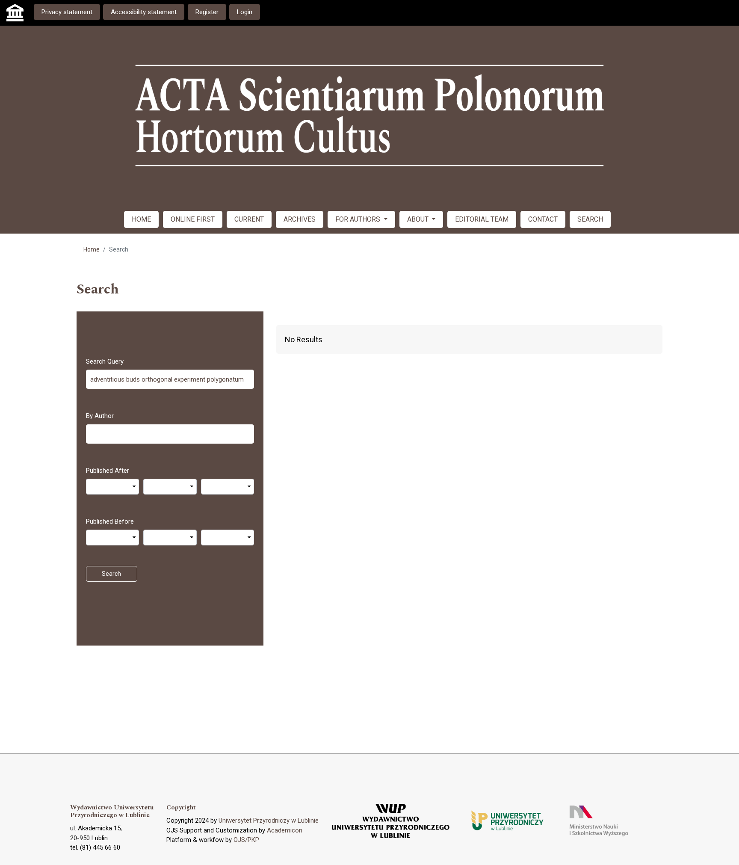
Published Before (110, 521)
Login (244, 12)
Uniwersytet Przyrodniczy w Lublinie (269, 820)
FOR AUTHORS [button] (358, 219)
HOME (141, 219)
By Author (100, 416)
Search (111, 573)
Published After (107, 470)
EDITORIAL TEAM (481, 219)
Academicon (284, 830)
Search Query (105, 361)
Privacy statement (66, 12)
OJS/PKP (246, 840)
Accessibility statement (144, 12)
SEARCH (590, 219)
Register (207, 12)
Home (91, 249)
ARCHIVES (300, 219)
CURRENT (249, 219)
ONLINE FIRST (193, 219)
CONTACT (543, 219)
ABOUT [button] (418, 219)
